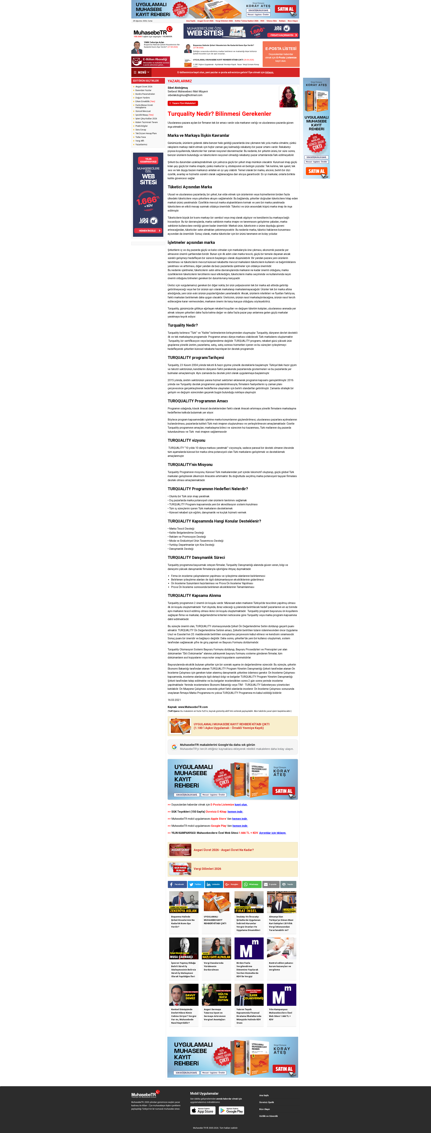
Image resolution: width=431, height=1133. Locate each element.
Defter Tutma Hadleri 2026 (246, 21)
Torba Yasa (141, 137)
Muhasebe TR (199, 1128)
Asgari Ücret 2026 (205, 21)
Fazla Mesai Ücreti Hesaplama (144, 106)
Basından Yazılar (143, 90)
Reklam (282, 21)
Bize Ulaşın (293, 21)
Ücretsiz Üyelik (266, 1102)
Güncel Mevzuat (143, 111)
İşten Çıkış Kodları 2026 (146, 118)
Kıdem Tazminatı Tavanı (147, 122)
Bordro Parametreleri (145, 94)
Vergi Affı (140, 141)
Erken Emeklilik (145, 101)
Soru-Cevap (141, 130)
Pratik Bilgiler (142, 126)
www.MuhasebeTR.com (193, 707)
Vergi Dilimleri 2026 (224, 21)
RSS (262, 21)
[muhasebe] (153, 38)
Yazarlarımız (141, 144)
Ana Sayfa (190, 21)
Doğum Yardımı (143, 98)
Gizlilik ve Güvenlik (268, 1116)
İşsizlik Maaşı (145, 115)
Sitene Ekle (272, 21)
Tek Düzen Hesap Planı (146, 133)
